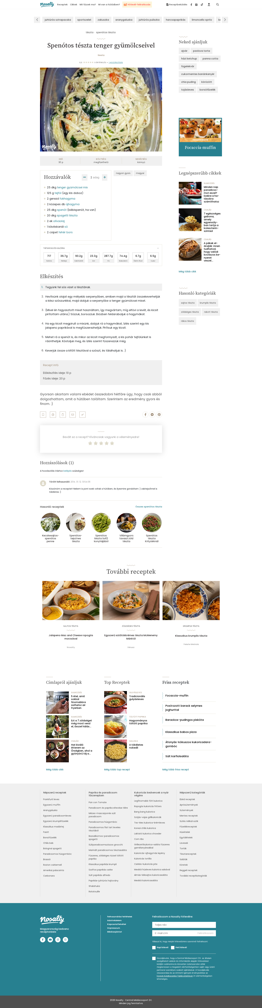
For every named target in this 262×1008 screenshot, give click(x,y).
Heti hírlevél (181, 947)
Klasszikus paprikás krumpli (103, 864)
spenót (62, 210)
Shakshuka (94, 886)
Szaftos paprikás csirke (101, 869)
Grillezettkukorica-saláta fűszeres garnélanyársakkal (152, 846)
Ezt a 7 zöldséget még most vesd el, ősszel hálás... (81, 723)
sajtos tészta (188, 302)
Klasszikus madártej (53, 826)
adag (96, 177)
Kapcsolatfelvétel (116, 924)
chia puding (188, 82)
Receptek (62, 4)
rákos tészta (187, 321)
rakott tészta (211, 311)
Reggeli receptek (188, 870)
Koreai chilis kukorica (145, 828)
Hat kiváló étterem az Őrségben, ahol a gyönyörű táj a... (81, 749)
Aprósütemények (189, 804)
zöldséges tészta (190, 311)
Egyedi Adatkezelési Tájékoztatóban (175, 975)
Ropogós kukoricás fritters (147, 806)
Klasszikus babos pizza (180, 732)
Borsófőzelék (50, 837)
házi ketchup (189, 58)
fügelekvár (187, 66)
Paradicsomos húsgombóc (57, 853)
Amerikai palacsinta (53, 870)
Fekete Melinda (191, 644)
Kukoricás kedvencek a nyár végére (151, 794)
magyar (140, 173)
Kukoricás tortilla (142, 858)
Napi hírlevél (162, 947)
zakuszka (103, 20)
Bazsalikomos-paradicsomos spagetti (104, 838)
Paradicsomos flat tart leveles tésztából (104, 829)
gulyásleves (135, 692)
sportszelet (84, 20)
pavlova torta (201, 51)
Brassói (46, 859)
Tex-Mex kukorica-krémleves (149, 822)
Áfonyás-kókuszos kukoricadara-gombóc (188, 744)
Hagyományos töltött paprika (138, 722)
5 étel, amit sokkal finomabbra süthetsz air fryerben (78, 702)
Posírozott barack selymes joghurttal (183, 708)
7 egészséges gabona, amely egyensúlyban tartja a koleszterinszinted (212, 222)
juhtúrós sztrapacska (58, 20)
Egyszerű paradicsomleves (57, 815)
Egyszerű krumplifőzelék (55, 821)
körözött (206, 82)
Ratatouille (94, 891)
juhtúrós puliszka (149, 20)
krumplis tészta (208, 302)
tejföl (58, 193)
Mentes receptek (189, 815)
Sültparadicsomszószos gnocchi (106, 844)
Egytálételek (186, 837)
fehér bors (66, 232)
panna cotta (210, 58)
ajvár (184, 51)
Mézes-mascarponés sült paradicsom (102, 815)
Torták (183, 848)
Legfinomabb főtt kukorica (148, 800)
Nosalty (71, 647)
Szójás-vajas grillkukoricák (147, 817)
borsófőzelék (207, 89)
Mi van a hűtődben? (109, 4)
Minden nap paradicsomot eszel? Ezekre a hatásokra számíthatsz (211, 194)
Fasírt (46, 832)
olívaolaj (59, 221)
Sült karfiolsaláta (177, 756)
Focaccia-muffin (176, 695)
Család (207, 209)
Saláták (183, 859)
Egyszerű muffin (51, 804)
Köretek (184, 864)
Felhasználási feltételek (119, 916)
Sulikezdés (209, 183)
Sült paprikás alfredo (99, 875)
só (66, 227)
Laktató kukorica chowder (147, 833)
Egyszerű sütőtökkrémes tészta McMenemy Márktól (131, 637)
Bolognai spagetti (52, 848)
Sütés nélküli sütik (189, 821)
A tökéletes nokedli (136, 746)
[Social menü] (197, 4)
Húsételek (185, 832)
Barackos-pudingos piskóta (184, 720)
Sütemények (186, 810)
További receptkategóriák (193, 875)
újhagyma (72, 204)
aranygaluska (123, 20)
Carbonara (49, 875)
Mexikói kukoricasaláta (146, 880)
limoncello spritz (202, 20)
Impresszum (113, 928)
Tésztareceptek (188, 853)
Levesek (184, 843)
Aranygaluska (50, 810)
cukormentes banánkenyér (197, 74)
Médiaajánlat (114, 931)
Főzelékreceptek (188, 826)
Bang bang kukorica (144, 811)
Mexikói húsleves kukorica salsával (152, 869)
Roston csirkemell (52, 864)
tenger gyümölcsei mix (72, 187)
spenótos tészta (106, 32)
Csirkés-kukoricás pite (145, 864)
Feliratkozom (205, 933)
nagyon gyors (123, 173)
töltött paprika (137, 716)
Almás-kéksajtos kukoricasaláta (151, 875)
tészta (89, 32)
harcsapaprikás (175, 20)
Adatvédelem (114, 920)
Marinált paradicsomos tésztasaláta (108, 850)
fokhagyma (67, 198)
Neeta (101, 55)
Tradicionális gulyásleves (137, 698)
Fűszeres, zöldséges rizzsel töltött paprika (106, 857)
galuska (133, 741)
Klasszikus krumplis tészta (191, 636)
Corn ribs (139, 839)
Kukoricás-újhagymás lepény (149, 853)
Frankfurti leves (51, 799)
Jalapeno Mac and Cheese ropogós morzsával (71, 637)
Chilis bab (48, 843)
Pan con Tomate (98, 802)
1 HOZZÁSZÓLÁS (116, 62)
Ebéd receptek (187, 799)
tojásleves (187, 89)
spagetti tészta (67, 215)
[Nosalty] (47, 4)
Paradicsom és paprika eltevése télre (108, 807)
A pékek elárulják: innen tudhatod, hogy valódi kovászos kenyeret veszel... (212, 252)
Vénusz (130, 647)
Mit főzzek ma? (88, 4)
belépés (67, 470)
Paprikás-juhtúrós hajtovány (103, 880)
